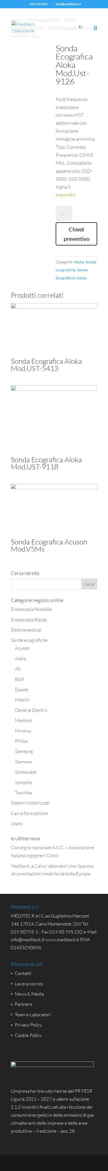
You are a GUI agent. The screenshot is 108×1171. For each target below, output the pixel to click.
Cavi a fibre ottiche (29, 813)
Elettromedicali (26, 630)
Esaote (22, 689)
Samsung (24, 751)
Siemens (23, 761)
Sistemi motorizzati (30, 803)
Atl (18, 669)
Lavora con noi (29, 983)
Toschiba (23, 792)
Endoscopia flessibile (31, 609)
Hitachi (22, 699)
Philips (21, 741)
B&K (19, 679)
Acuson (22, 648)
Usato (16, 823)
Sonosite (23, 782)
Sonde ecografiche (29, 640)
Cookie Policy (28, 1035)
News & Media (29, 994)
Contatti (23, 973)
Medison (23, 720)
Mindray (23, 731)
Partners (23, 1004)
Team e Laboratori (33, 1014)
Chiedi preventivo (76, 234)
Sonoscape (25, 772)
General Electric (31, 710)
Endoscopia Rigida (29, 619)
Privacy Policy (28, 1025)
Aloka (79, 262)
